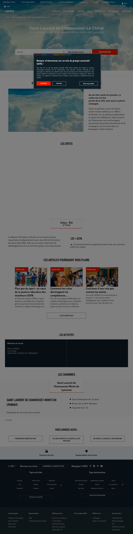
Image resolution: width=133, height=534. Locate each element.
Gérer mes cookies (88, 83)
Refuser (59, 83)
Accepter (43, 83)
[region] (67, 71)
